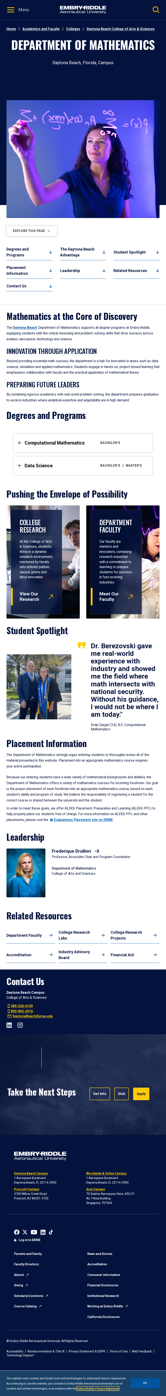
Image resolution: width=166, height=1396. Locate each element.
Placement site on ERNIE (83, 820)
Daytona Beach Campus (31, 1173)
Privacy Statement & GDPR (87, 1351)
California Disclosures (103, 1317)
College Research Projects (126, 935)
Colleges (73, 29)
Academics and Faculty (41, 29)
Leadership (70, 270)
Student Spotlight (129, 252)
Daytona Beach (25, 328)
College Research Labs (74, 935)
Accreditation (18, 955)
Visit (121, 1094)
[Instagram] (20, 1025)
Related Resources (130, 270)
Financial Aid (122, 955)
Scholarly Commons (28, 1296)
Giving (18, 1285)
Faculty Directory (26, 1264)
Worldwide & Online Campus (106, 1173)
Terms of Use (118, 1351)
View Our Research (29, 596)
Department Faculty (24, 935)
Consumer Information (103, 1275)
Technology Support (20, 1355)
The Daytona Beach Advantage (77, 252)
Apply (141, 1094)
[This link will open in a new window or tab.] (16, 1232)
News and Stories (99, 1254)
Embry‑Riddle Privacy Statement (98, 1388)
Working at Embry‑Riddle (105, 1306)
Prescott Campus (26, 1189)
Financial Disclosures (102, 1285)
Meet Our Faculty (109, 596)
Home (11, 29)
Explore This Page (29, 231)
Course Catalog (25, 1306)
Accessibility (14, 1351)
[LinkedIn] (9, 1025)
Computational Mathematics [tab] (72, 443)
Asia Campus (95, 1189)
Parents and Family (28, 1254)
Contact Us (16, 286)
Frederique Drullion (72, 851)
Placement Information (17, 270)
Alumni (19, 1275)
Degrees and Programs (17, 252)
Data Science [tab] (83, 465)
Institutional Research (103, 1296)
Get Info (99, 1094)
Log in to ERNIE (29, 1240)
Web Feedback (142, 1351)
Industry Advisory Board (74, 955)
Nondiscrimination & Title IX (46, 1351)
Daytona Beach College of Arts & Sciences (121, 29)
